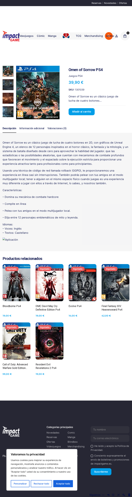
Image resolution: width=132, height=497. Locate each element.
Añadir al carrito (81, 111)
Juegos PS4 (76, 75)
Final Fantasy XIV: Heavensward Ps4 (112, 308)
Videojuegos (54, 446)
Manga (71, 437)
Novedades (110, 3)
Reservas (96, 3)
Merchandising (76, 446)
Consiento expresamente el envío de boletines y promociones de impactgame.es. (110, 459)
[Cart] (124, 36)
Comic (71, 432)
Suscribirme (101, 471)
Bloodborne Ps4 (12, 306)
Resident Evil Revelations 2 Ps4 (46, 366)
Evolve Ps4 (75, 306)
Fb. (4, 455)
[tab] (9, 132)
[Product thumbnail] (16, 282)
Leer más (16, 296)
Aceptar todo (63, 483)
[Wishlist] (116, 36)
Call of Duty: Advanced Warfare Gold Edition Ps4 (15, 366)
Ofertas (123, 3)
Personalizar (20, 483)
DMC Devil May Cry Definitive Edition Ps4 (48, 308)
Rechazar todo (41, 483)
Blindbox (73, 441)
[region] (41, 470)
